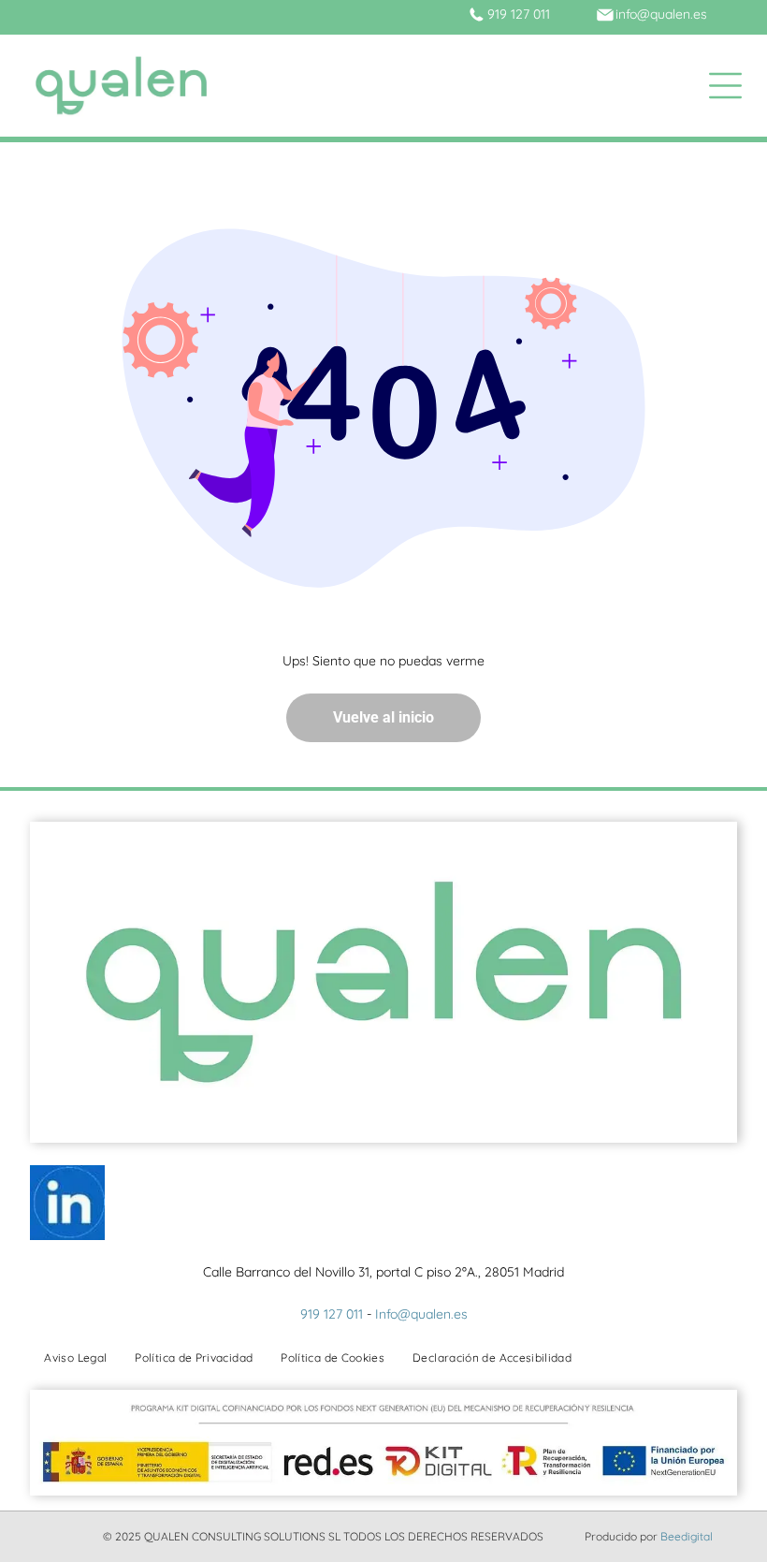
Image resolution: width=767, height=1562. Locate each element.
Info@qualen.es (421, 1314)
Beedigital (686, 1536)
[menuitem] (75, 1357)
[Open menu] (725, 85)
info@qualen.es (661, 14)
